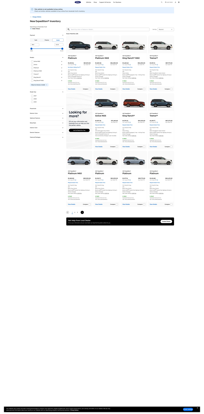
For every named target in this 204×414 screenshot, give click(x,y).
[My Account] (175, 2)
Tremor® (36, 74)
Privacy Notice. (74, 410)
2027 (35, 96)
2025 (35, 102)
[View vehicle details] (79, 44)
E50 (74, 74)
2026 (35, 99)
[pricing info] (75, 64)
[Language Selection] (178, 2)
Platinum (36, 68)
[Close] (197, 409)
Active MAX (37, 61)
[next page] (82, 212)
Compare (85, 89)
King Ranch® (37, 77)
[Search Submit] (161, 2)
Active (35, 64)
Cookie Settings (188, 409)
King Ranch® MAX (39, 80)
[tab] (35, 40)
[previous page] (67, 212)
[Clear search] (69, 29)
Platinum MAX (38, 71)
